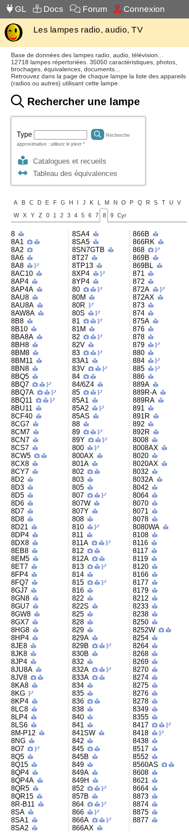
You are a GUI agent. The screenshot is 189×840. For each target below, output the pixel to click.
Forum (93, 9)
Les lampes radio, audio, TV (88, 29)
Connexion (143, 9)
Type (25, 134)
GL (19, 9)
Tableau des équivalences (73, 173)
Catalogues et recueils (67, 161)
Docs (52, 9)
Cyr (121, 215)
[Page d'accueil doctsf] (13, 40)
